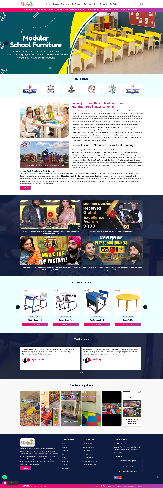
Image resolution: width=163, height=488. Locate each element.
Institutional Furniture (46, 9)
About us (55, 4)
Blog (95, 4)
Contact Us (104, 4)
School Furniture (29, 9)
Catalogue (114, 4)
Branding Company (137, 486)
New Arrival (65, 4)
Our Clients (65, 451)
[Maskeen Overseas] (27, 4)
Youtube (120, 477)
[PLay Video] (45, 154)
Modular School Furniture (110, 9)
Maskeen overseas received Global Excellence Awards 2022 (112, 231)
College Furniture (93, 9)
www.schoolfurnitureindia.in (128, 471)
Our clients (88, 4)
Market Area (65, 468)
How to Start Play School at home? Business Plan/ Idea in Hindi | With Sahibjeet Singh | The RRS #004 (112, 269)
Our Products (76, 4)
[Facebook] (136, 4)
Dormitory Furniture (77, 9)
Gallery (64, 457)
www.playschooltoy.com (128, 461)
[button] (80, 372)
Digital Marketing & (127, 486)
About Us (64, 447)
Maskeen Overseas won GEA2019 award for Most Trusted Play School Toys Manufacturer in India (51, 232)
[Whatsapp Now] (4, 477)
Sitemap (64, 464)
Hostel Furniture (62, 9)
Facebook (116, 477)
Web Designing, (117, 486)
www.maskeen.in (128, 466)
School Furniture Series (129, 9)
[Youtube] (141, 4)
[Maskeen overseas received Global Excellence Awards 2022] (112, 214)
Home (48, 4)
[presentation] (6, 43)
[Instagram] (30, 408)
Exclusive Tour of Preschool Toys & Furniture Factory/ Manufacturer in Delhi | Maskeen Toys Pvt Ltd (51, 269)
